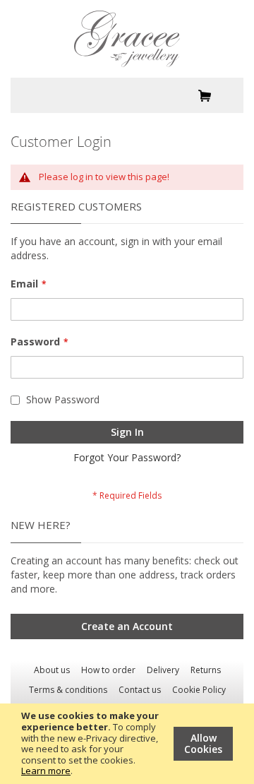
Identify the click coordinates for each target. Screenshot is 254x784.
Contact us (140, 690)
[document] (127, 744)
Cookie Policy (199, 690)
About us (52, 670)
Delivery (163, 670)
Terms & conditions (68, 690)
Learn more (46, 770)
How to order (108, 670)
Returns (205, 670)
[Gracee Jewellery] (127, 39)
